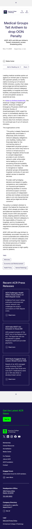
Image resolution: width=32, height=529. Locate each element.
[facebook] (15, 436)
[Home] (10, 12)
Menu (26, 12)
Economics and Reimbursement (13, 263)
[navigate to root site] (16, 431)
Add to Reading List (13, 67)
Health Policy (8, 268)
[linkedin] (8, 436)
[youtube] (19, 436)
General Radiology (21, 268)
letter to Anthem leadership (15, 100)
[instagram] (11, 436)
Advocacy (7, 259)
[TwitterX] (4, 436)
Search (22, 12)
